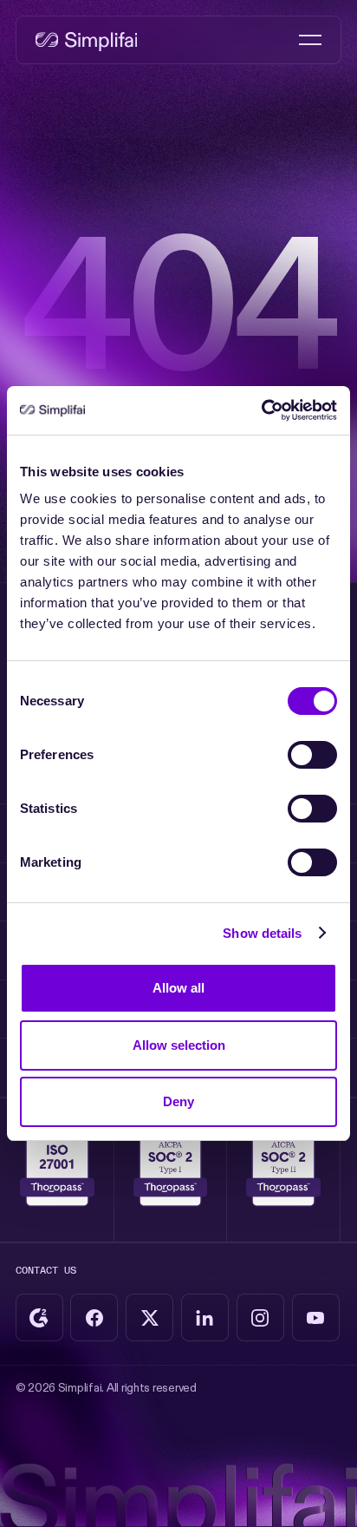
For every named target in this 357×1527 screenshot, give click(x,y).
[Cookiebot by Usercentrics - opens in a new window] (261, 410)
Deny (178, 1101)
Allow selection (179, 1045)
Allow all (178, 987)
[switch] (312, 755)
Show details (262, 933)
